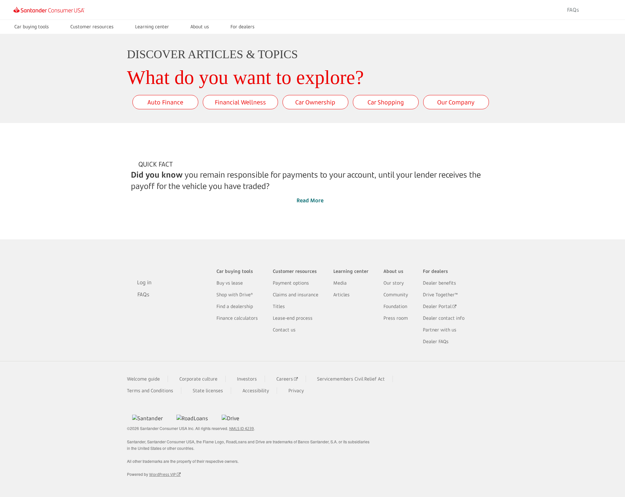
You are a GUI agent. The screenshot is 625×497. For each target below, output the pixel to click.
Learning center (152, 26)
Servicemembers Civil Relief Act (351, 379)
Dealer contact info (444, 318)
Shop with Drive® (234, 294)
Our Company (456, 102)
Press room (395, 318)
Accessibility (256, 390)
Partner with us (439, 330)
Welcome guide (143, 379)
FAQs (573, 9)
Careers (284, 379)
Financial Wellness (240, 102)
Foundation (395, 306)
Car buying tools (31, 26)
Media (340, 283)
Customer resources (92, 26)
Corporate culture (198, 379)
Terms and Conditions (150, 390)
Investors (247, 379)
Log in (600, 9)
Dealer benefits (439, 283)
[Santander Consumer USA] (48, 9)
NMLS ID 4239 (241, 428)
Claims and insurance (295, 294)
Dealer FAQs (436, 341)
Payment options (291, 283)
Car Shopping (386, 102)
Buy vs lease (229, 283)
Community (395, 294)
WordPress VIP (162, 474)
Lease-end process (292, 318)
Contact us (284, 330)
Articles (341, 294)
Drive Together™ (440, 294)
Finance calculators (237, 318)
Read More (310, 200)
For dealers (242, 26)
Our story (393, 283)
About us (199, 26)
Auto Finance (165, 102)
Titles (279, 306)
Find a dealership (234, 306)
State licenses (208, 390)
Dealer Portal (437, 306)
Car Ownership (315, 102)
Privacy (296, 390)
